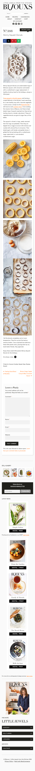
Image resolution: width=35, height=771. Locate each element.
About (9, 19)
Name (7, 419)
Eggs (24, 364)
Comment (8, 396)
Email (7, 427)
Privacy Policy (9, 761)
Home (7, 17)
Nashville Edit (25, 104)
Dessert (20, 364)
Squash (5, 366)
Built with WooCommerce (22, 761)
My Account (17, 21)
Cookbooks (25, 17)
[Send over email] (19, 41)
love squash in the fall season (13, 98)
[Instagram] (21, 24)
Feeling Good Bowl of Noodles (9, 372)
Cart (26, 19)
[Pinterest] (19, 24)
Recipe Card (25, 29)
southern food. (17, 106)
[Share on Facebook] (5, 41)
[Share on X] (9, 41)
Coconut (11, 364)
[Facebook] (14, 24)
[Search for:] (15, 13)
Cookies (16, 364)
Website (7, 435)
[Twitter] (16, 24)
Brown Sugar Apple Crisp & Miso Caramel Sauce (25, 373)
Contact (18, 19)
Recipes (15, 17)
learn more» (26, 535)
